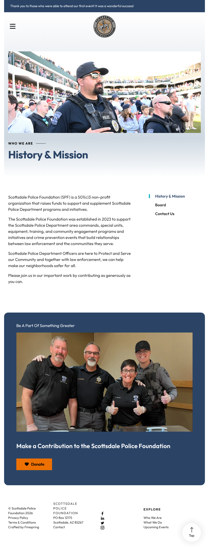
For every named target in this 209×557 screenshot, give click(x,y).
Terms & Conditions (22, 523)
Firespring (31, 527)
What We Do (152, 523)
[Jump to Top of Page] (191, 532)
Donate (37, 464)
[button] (13, 26)
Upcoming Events (156, 527)
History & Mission (170, 196)
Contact (59, 527)
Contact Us (164, 214)
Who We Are (152, 518)
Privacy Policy (18, 518)
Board (160, 205)
